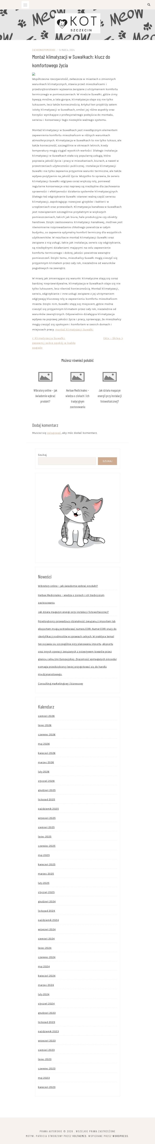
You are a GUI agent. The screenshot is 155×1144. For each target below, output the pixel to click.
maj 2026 (44, 743)
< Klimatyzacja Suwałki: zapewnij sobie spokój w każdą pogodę (54, 342)
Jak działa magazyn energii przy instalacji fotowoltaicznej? (110, 395)
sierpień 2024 (46, 938)
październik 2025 (48, 808)
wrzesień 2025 (47, 818)
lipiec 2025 (45, 836)
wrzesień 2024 (47, 929)
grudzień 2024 (47, 901)
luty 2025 (44, 883)
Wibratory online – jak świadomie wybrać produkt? (45, 395)
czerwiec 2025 (47, 845)
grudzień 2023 (47, 1012)
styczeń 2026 (46, 781)
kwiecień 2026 (47, 753)
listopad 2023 (46, 1022)
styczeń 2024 (46, 1003)
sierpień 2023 (46, 1050)
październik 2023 (48, 1031)
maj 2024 (44, 966)
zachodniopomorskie (43, 50)
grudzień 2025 (47, 790)
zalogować (54, 433)
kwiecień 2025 (47, 864)
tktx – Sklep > (113, 338)
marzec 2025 (46, 873)
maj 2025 (44, 855)
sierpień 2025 (46, 827)
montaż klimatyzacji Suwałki (74, 329)
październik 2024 (48, 920)
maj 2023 (44, 1077)
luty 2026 (44, 771)
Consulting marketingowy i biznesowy (60, 683)
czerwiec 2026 (47, 734)
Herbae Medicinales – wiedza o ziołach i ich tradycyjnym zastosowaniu (71, 599)
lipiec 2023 (45, 1059)
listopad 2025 (46, 799)
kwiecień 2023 (47, 1087)
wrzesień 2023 (47, 1040)
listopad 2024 (46, 910)
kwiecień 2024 (47, 975)
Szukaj (42, 455)
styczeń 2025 (46, 892)
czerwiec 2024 (47, 957)
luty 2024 (44, 994)
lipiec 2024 (45, 948)
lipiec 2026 (45, 725)
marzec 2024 (46, 985)
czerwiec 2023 (47, 1068)
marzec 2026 (46, 762)
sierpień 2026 (46, 716)
